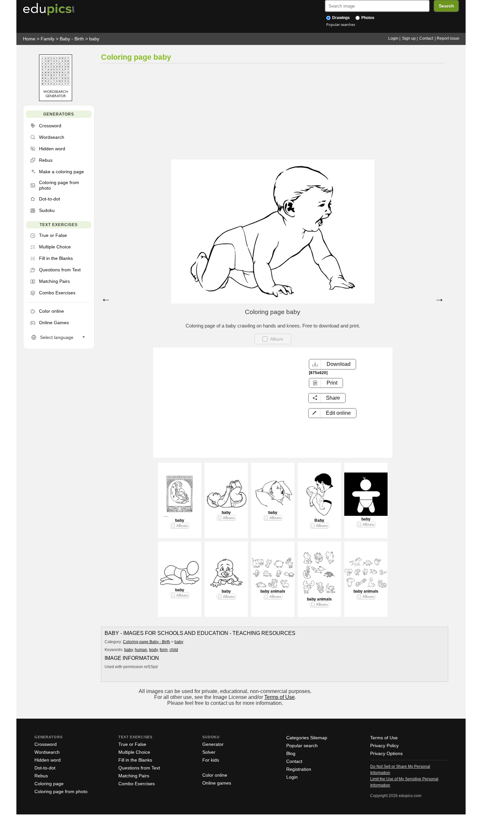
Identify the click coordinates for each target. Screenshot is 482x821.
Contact (426, 38)
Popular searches (340, 24)
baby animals (272, 591)
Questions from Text (139, 767)
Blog (290, 753)
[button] (332, 413)
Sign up (409, 38)
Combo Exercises (136, 783)
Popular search (302, 745)
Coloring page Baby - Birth (146, 642)
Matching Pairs (133, 775)
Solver (208, 752)
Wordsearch (47, 752)
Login (393, 38)
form (164, 649)
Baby (319, 520)
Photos (367, 17)
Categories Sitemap (306, 737)
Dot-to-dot (44, 767)
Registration (298, 769)
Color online (214, 775)
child (174, 649)
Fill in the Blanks (135, 760)
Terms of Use (279, 697)
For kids (210, 760)
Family (47, 38)
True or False (132, 744)
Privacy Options (386, 753)
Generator (213, 744)
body (153, 649)
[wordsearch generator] (55, 99)
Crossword (45, 744)
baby (94, 38)
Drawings (340, 17)
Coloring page (49, 783)
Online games (216, 783)
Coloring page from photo (61, 791)
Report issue (448, 38)
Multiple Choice (134, 752)
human (141, 649)
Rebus (41, 775)
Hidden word (47, 760)
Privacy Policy (384, 745)
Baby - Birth (72, 38)
